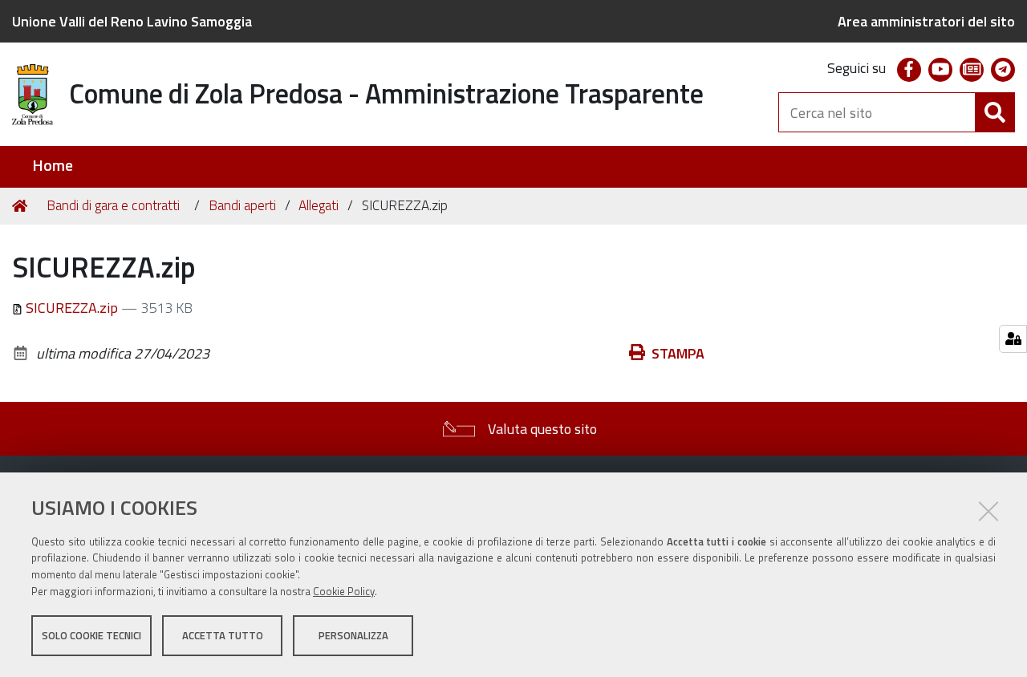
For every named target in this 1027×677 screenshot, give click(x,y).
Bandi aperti (242, 205)
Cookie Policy (344, 591)
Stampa (678, 353)
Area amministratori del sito (926, 21)
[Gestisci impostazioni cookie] (1013, 339)
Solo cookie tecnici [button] (91, 635)
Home (52, 165)
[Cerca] (995, 112)
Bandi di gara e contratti (113, 205)
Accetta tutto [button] (222, 635)
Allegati (318, 205)
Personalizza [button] (353, 635)
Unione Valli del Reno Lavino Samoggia (132, 21)
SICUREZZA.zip (71, 307)
